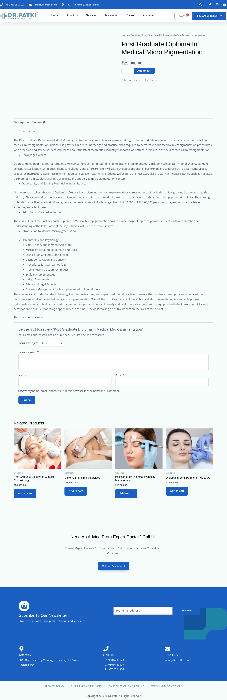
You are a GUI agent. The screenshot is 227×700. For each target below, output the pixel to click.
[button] (200, 4)
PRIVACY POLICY (54, 686)
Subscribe (187, 610)
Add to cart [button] (25, 493)
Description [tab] (21, 122)
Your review (28, 352)
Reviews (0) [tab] (39, 122)
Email (119, 375)
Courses (135, 35)
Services (91, 15)
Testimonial (111, 15)
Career (130, 15)
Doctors (154, 80)
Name (23, 375)
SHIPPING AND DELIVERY (86, 686)
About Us (72, 15)
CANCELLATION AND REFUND (127, 686)
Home (54, 15)
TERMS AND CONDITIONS (167, 686)
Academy (148, 15)
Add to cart (144, 70)
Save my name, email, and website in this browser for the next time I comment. (70, 391)
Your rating (28, 343)
